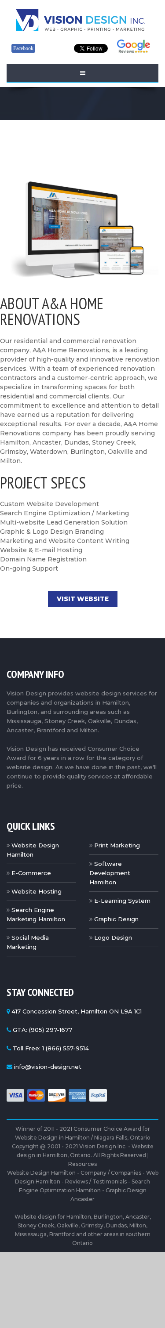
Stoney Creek (36, 1225)
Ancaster (137, 1216)
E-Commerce (31, 872)
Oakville (67, 1225)
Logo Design (113, 937)
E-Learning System (122, 900)
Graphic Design (116, 919)
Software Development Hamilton (109, 873)
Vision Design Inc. (103, 1146)
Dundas (116, 1225)
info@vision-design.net (47, 1066)
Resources (82, 1164)
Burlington (108, 1216)
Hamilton (78, 1216)
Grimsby (92, 1225)
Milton (137, 1225)
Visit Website (83, 599)
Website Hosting (36, 891)
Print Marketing (117, 845)
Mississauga (31, 1234)
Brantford (62, 1234)
